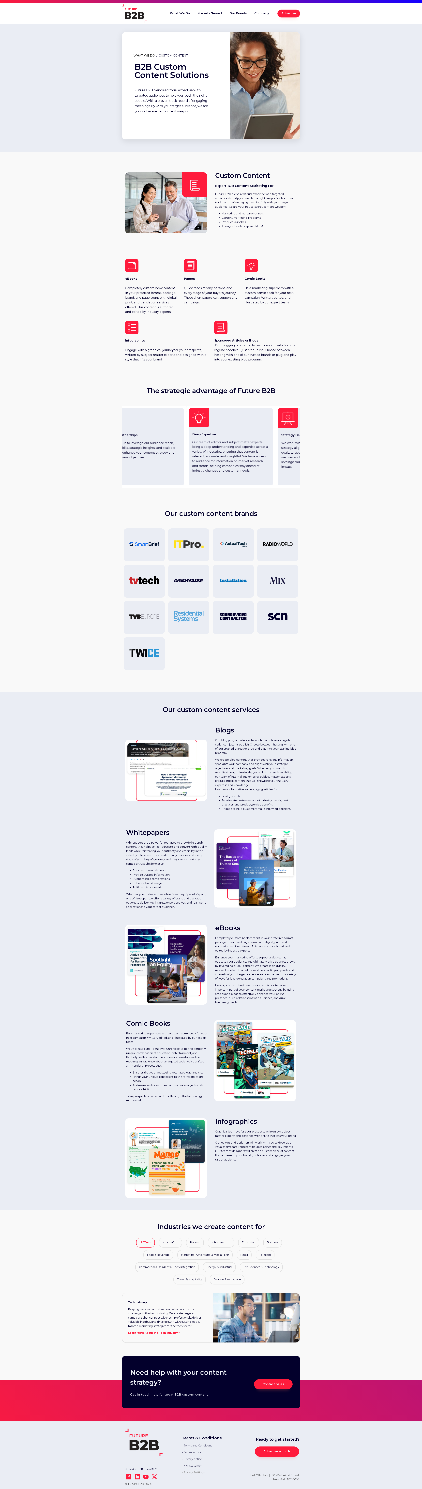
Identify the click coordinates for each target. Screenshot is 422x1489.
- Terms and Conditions (197, 1445)
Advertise (288, 13)
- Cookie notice (191, 1452)
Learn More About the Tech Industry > (154, 1332)
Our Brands (238, 13)
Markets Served (209, 13)
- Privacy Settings (193, 1472)
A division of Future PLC (141, 1469)
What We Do (180, 13)
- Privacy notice (192, 1459)
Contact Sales (273, 1384)
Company (261, 13)
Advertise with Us (277, 1451)
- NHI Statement (193, 1465)
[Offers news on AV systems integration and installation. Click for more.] (277, 617)
